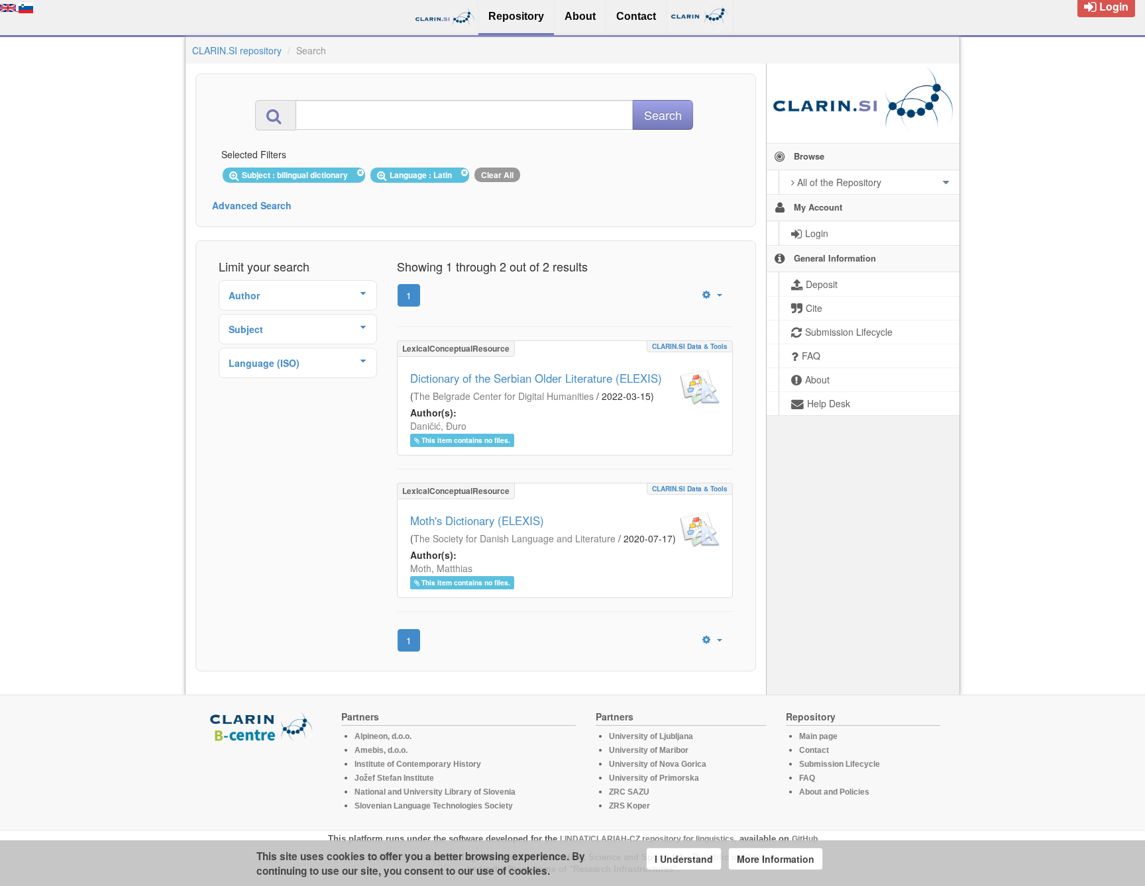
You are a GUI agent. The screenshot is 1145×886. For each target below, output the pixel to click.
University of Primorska (654, 778)
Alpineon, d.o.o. (382, 736)
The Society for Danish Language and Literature (514, 538)
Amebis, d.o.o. (381, 750)
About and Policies (834, 792)
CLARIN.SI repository (237, 50)
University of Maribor (648, 750)
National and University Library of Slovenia (435, 792)
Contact (814, 750)
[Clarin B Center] (263, 726)
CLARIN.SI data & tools (690, 346)
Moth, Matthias (441, 568)
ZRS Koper (629, 806)
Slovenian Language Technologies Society (433, 806)
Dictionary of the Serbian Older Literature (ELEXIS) (536, 378)
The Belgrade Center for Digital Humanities (503, 396)
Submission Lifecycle (839, 764)
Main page (818, 736)
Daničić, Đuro (438, 425)
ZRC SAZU (629, 792)
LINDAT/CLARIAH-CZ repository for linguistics (647, 839)
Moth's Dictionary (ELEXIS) (477, 520)
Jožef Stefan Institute (394, 778)
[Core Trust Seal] (263, 780)
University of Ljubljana (651, 736)
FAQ (807, 778)
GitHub (805, 839)
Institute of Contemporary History (417, 764)
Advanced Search (252, 205)
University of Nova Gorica (657, 764)
